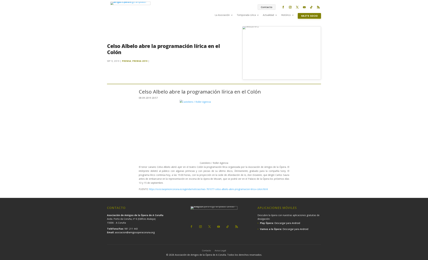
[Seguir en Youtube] (304, 7)
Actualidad (268, 15)
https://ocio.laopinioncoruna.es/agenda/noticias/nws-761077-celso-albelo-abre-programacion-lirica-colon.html (208, 189)
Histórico (286, 15)
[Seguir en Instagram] (290, 7)
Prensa (126, 61)
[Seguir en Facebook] (283, 7)
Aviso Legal (220, 250)
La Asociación (222, 15)
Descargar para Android (287, 223)
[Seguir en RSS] (318, 7)
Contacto (266, 7)
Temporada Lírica (246, 15)
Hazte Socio (309, 15)
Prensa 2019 (139, 61)
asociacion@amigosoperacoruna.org (135, 232)
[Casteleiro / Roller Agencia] (214, 130)
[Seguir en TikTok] (311, 7)
